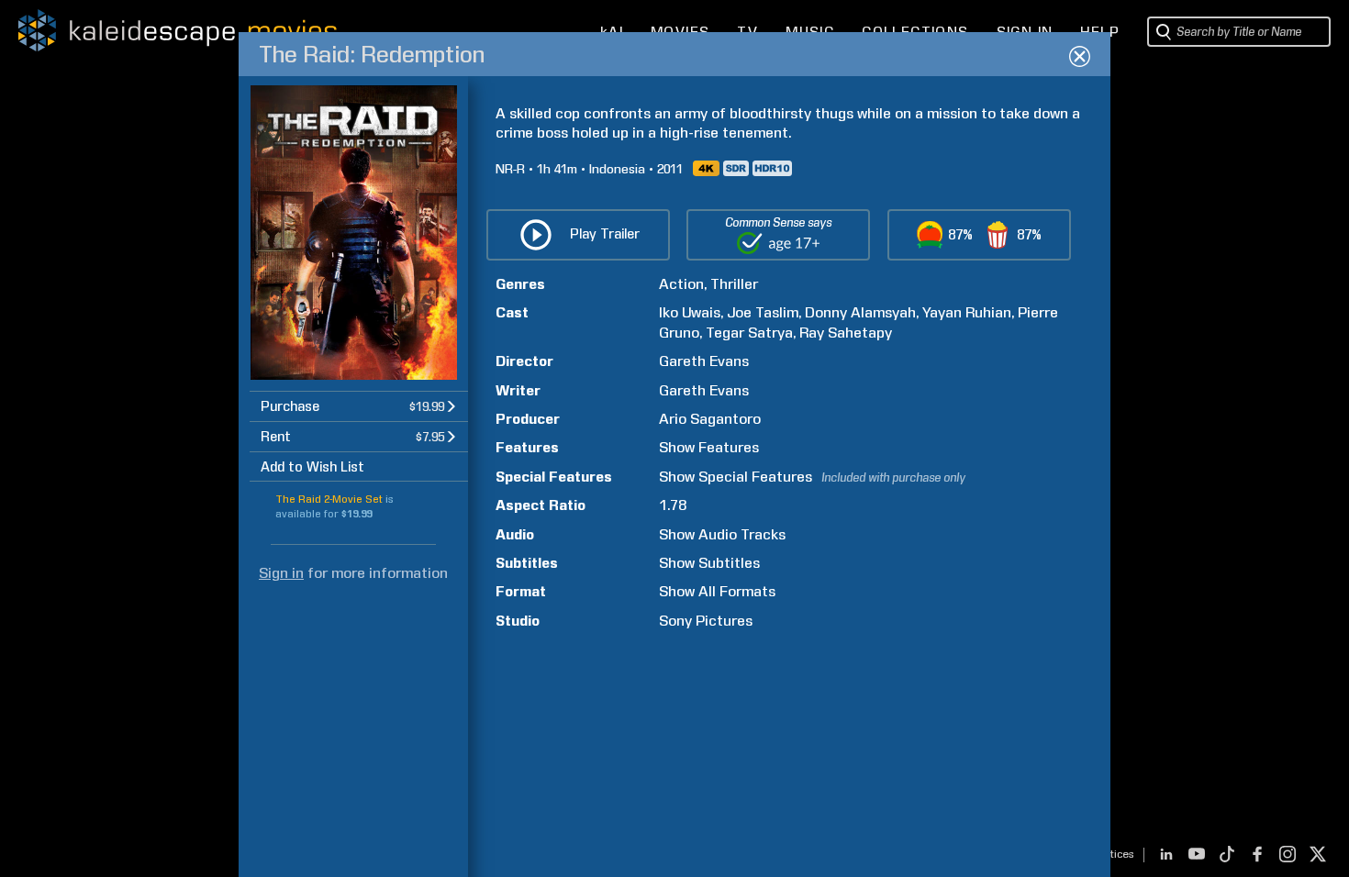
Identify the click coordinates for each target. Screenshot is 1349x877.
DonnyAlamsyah (860, 312)
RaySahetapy (845, 332)
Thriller (734, 284)
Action (681, 284)
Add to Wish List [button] (312, 467)
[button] (359, 406)
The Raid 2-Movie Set (329, 499)
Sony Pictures (706, 620)
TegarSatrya (749, 332)
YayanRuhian (966, 312)
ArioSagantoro (710, 418)
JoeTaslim (762, 312)
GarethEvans (704, 361)
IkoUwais (689, 312)
